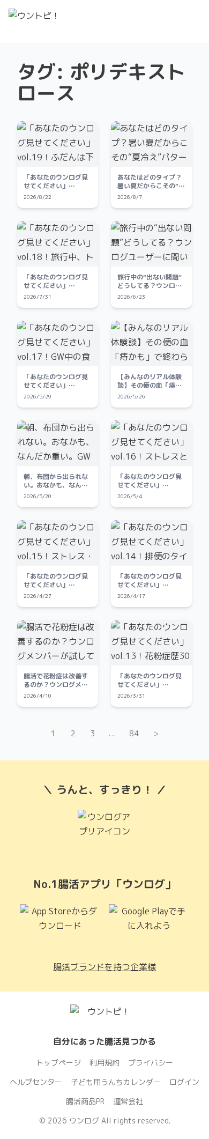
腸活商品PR (85, 1101)
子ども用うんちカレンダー (116, 1082)
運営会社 (128, 1101)
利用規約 (104, 1062)
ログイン (184, 1082)
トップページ (58, 1062)
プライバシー (150, 1062)
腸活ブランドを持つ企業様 (104, 967)
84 (134, 733)
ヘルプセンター (36, 1082)
